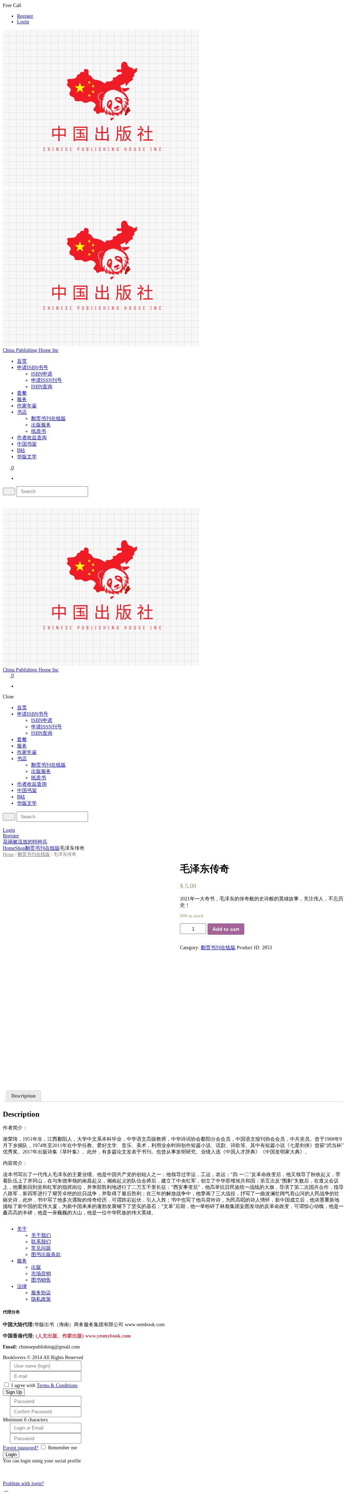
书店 (22, 412)
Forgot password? (20, 1447)
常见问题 (41, 1248)
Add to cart (225, 929)
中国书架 (27, 444)
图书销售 (41, 1280)
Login (23, 21)
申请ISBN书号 (32, 367)
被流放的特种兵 (30, 841)
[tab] (23, 1096)
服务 (22, 399)
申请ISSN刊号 (46, 380)
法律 (22, 1286)
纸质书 (38, 431)
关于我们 (41, 1235)
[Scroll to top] (6, 1489)
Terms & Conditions (57, 1385)
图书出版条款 (46, 1254)
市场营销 (41, 1273)
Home (9, 848)
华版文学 (27, 456)
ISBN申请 (41, 374)
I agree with (23, 1385)
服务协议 (41, 1292)
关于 (22, 1229)
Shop (20, 848)
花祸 (8, 841)
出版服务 (41, 425)
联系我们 (41, 1241)
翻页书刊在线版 (48, 418)
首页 (22, 361)
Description (23, 1096)
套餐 (22, 393)
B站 (21, 450)
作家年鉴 (27, 405)
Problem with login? (23, 1483)
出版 (36, 1267)
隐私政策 (41, 1299)
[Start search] (9, 816)
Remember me (62, 1447)
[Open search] (9, 491)
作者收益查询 (32, 437)
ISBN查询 (41, 386)
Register (25, 16)
